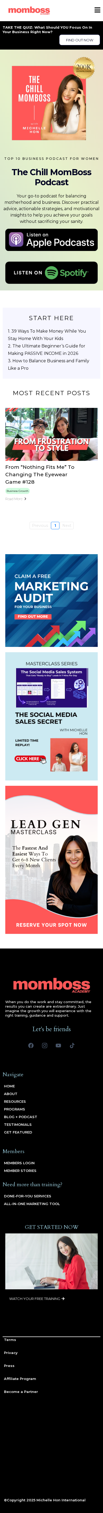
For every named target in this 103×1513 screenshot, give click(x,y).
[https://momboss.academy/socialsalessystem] (51, 716)
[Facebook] (31, 1045)
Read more (13, 499)
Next (66, 525)
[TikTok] (72, 1045)
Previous (40, 525)
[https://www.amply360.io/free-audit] (51, 600)
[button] (97, 10)
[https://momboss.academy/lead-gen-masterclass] (51, 860)
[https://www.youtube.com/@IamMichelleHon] (51, 101)
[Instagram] (45, 1045)
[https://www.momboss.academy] (29, 10)
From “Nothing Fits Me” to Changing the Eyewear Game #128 (39, 474)
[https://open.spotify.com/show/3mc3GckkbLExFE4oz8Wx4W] (51, 273)
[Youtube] (58, 1045)
